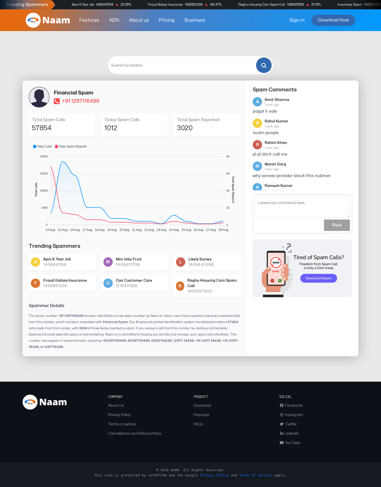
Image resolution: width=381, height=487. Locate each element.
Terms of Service (255, 475)
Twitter (290, 424)
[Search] (264, 65)
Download (202, 405)
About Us (116, 405)
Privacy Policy (119, 415)
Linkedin (291, 433)
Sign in (297, 20)
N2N (114, 20)
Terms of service (122, 424)
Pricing (166, 20)
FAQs (198, 424)
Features (89, 20)
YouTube (292, 443)
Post (337, 225)
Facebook (293, 405)
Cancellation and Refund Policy (134, 433)
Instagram (293, 415)
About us (139, 20)
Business (195, 20)
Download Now (333, 20)
